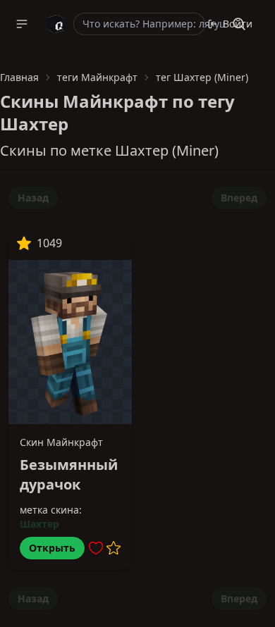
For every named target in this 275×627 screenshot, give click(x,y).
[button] (22, 24)
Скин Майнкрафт (61, 442)
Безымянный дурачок (69, 474)
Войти (237, 23)
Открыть (52, 547)
